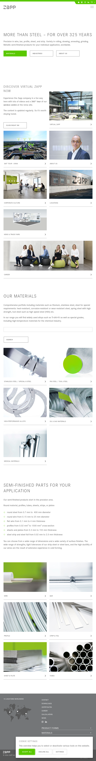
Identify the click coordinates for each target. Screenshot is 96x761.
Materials (10, 53)
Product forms (50, 728)
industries (37, 53)
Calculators (47, 714)
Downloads (47, 703)
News (44, 718)
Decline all (44, 752)
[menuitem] (10, 8)
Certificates (47, 707)
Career (45, 711)
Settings (60, 752)
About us (63, 53)
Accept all (27, 752)
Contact (45, 700)
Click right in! (12, 125)
